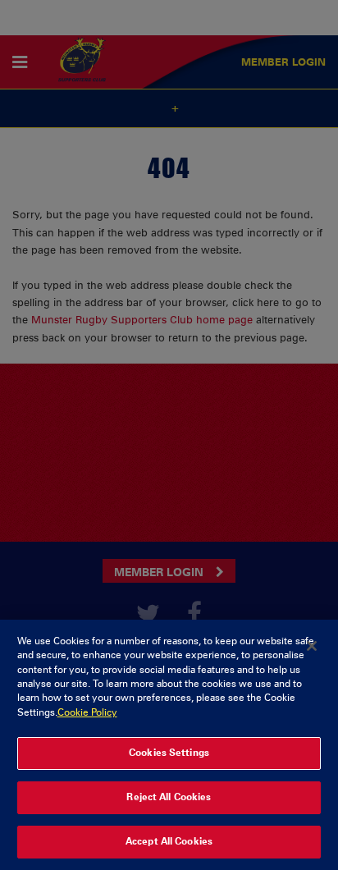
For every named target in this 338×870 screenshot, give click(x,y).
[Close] (312, 646)
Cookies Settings (169, 752)
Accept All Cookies (169, 841)
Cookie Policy (87, 712)
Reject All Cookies (168, 797)
